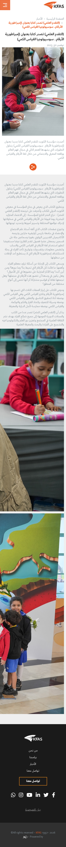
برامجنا (33, 757)
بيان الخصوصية (33, 810)
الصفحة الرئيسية (55, 19)
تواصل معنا (33, 771)
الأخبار (39, 19)
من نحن (33, 750)
